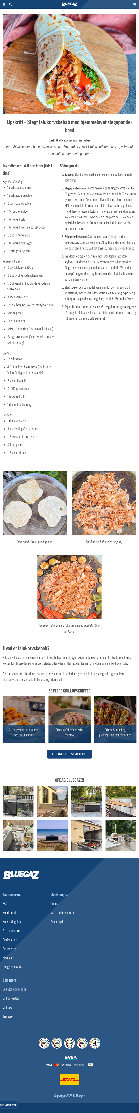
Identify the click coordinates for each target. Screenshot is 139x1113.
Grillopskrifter (11, 998)
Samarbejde (57, 922)
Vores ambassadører (62, 913)
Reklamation (10, 940)
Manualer (8, 958)
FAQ (5, 904)
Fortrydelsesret (11, 931)
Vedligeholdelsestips (14, 989)
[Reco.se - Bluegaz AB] (44, 1043)
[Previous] (3, 721)
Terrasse (7, 1016)
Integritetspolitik (12, 967)
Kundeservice (12, 894)
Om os (54, 904)
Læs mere (9, 980)
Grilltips (7, 1007)
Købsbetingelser (12, 922)
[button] (134, 4)
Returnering (9, 949)
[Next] (136, 721)
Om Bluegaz (59, 894)
